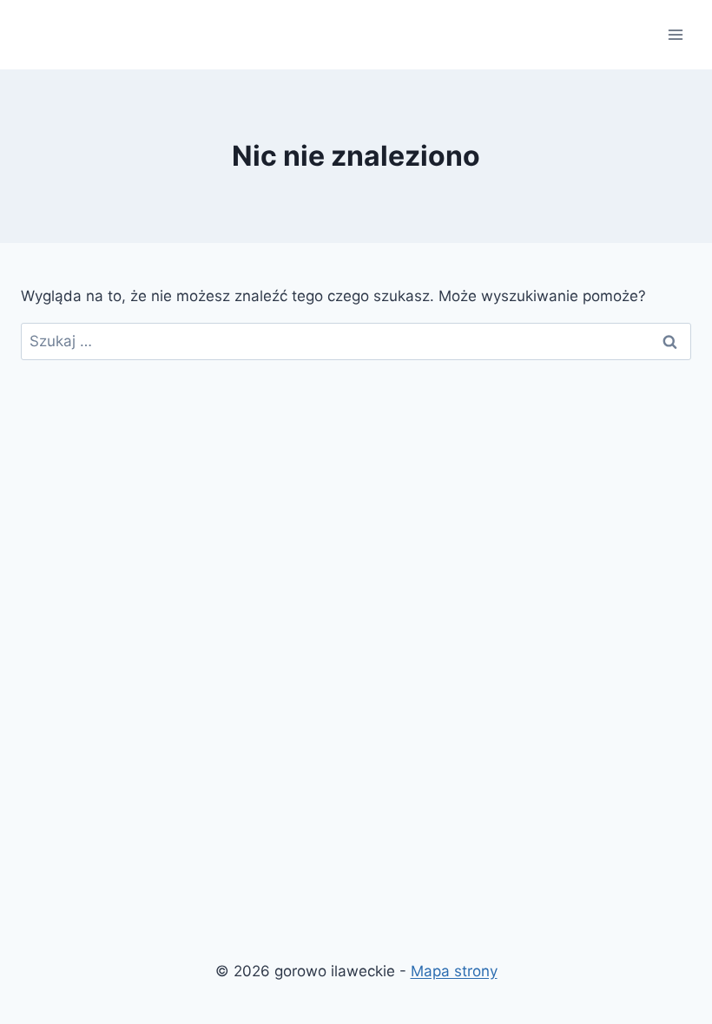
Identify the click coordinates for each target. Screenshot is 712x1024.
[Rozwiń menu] (675, 34)
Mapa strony (454, 971)
